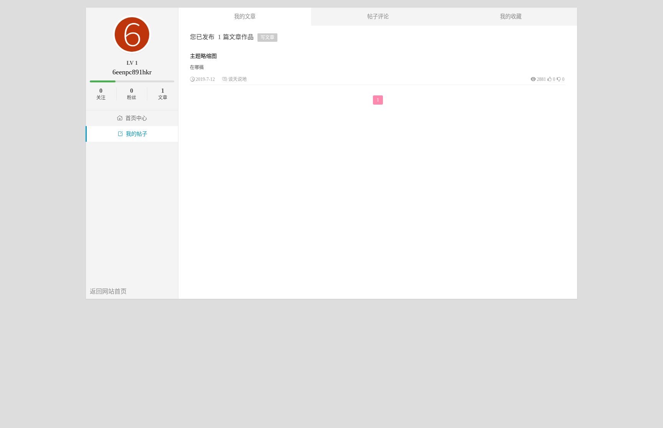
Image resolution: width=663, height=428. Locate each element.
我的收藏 (510, 16)
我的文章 (245, 16)
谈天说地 (237, 79)
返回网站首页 (108, 291)
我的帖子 (136, 134)
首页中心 (136, 118)
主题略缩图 (203, 56)
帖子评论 (378, 16)
